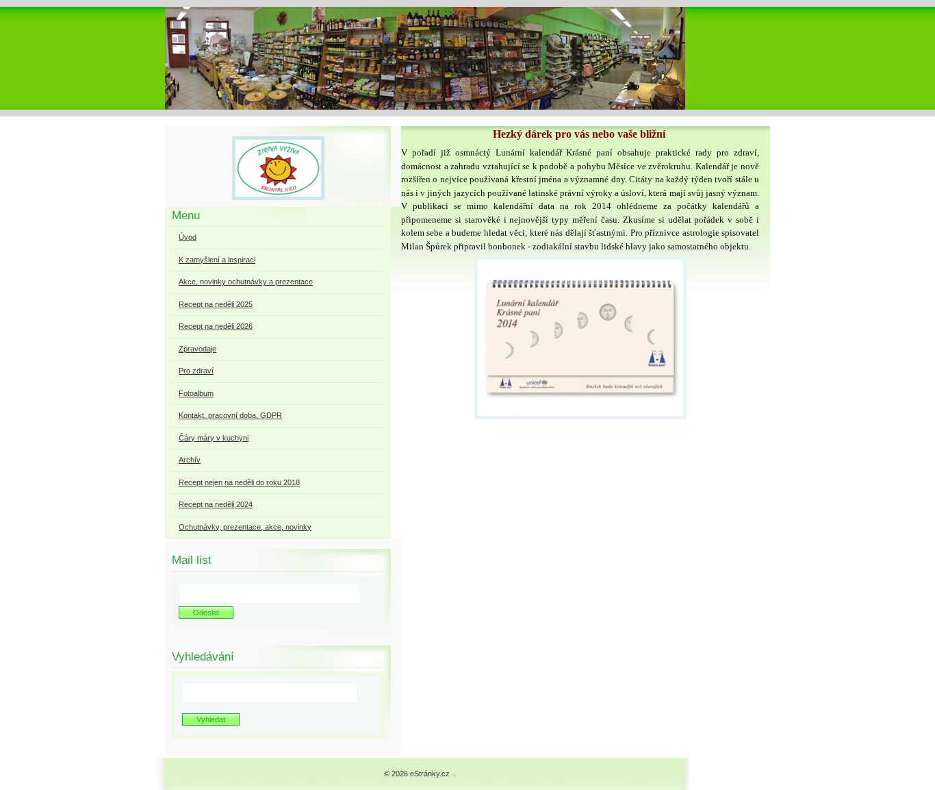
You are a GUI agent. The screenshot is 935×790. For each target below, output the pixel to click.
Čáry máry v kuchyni (213, 438)
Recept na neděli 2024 (216, 504)
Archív (190, 460)
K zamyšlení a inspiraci (217, 260)
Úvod (187, 237)
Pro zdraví (196, 371)
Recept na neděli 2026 (216, 326)
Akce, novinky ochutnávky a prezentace (246, 281)
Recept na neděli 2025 (216, 304)
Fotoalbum (196, 393)
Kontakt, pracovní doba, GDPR (230, 415)
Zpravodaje (197, 349)
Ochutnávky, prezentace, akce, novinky (245, 527)
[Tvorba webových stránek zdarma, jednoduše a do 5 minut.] (454, 775)
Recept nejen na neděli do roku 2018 (239, 482)
